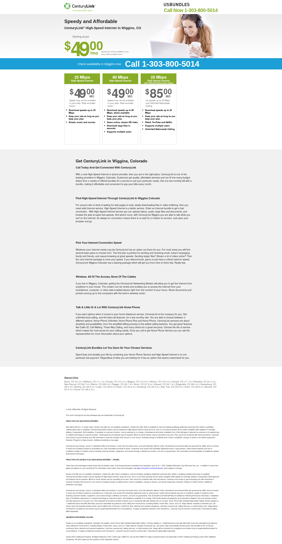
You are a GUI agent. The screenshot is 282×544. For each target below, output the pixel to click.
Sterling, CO (80, 386)
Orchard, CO (177, 381)
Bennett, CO (210, 386)
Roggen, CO (118, 384)
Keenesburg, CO (208, 384)
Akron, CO (139, 384)
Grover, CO (79, 389)
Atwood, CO (159, 384)
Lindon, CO (101, 386)
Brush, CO (69, 381)
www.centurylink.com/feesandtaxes (150, 468)
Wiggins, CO (133, 381)
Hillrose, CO (155, 381)
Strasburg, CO (143, 386)
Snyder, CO (111, 381)
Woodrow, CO (200, 381)
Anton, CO (189, 386)
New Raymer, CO (72, 384)
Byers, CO (122, 386)
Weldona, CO (89, 381)
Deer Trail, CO (167, 386)
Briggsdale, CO (183, 384)
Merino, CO (96, 384)
